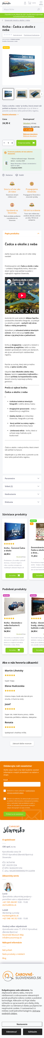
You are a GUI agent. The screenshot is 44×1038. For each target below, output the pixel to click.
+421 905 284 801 (9, 902)
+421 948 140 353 (9, 918)
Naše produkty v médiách (13, 954)
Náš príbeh (7, 950)
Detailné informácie (9, 114)
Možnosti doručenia (30, 135)
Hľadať (38, 9)
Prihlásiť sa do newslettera (14, 814)
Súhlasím (32, 1031)
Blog (4, 958)
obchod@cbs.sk (9, 905)
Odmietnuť (11, 1031)
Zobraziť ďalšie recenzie (22, 743)
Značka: (9, 41)
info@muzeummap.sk (12, 937)
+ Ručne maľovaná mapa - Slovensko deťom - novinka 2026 (23, 163)
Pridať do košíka (24, 143)
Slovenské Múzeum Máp (13, 935)
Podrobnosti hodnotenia (31, 35)
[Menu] (41, 3)
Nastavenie (22, 1024)
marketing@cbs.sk (10, 915)
